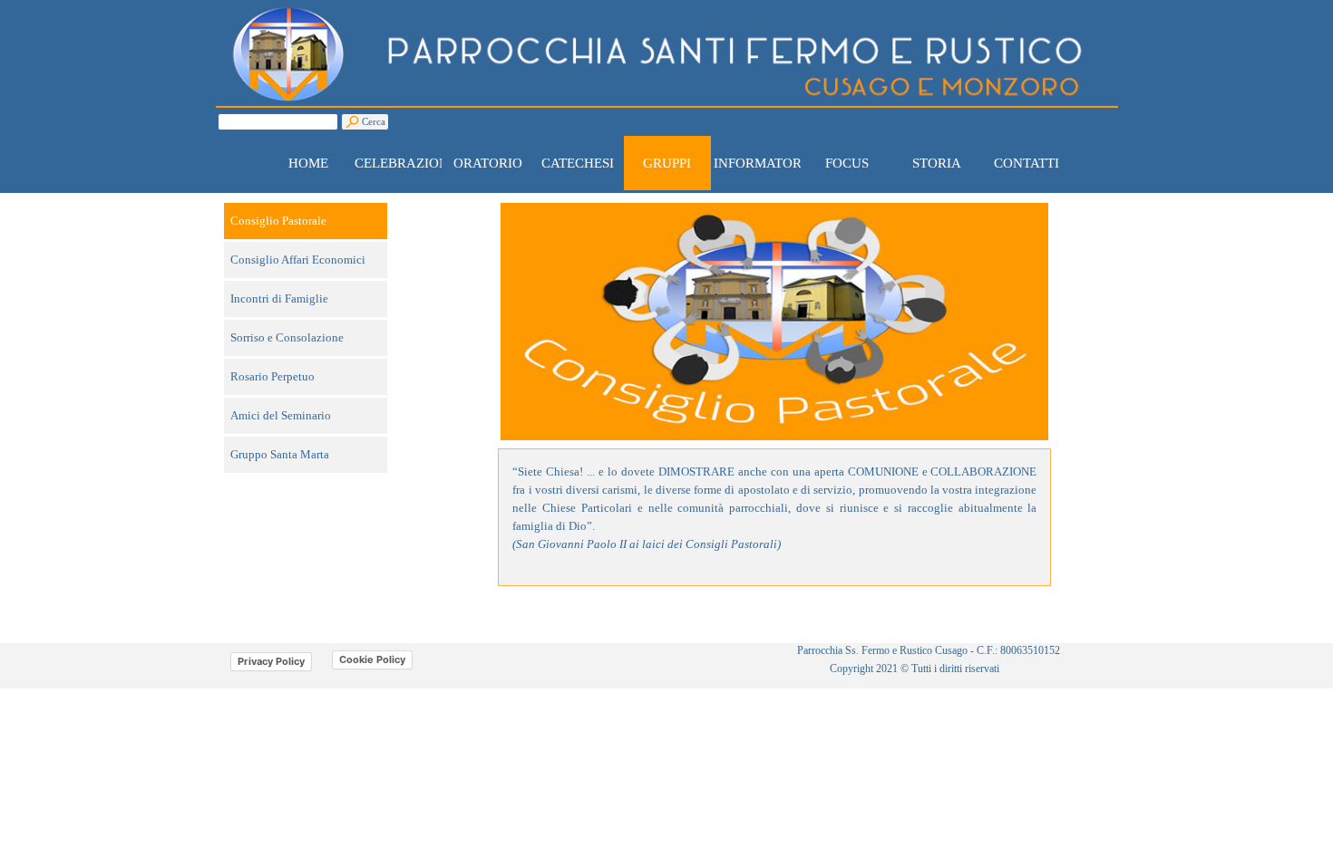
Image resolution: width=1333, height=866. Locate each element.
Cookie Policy (372, 659)
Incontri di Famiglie (279, 298)
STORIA (936, 163)
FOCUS (847, 163)
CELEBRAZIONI (404, 163)
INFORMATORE (762, 163)
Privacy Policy (271, 661)
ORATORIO (487, 163)
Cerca (373, 122)
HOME (308, 163)
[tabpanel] (774, 517)
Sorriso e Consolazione (287, 337)
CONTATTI (1026, 163)
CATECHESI (577, 163)
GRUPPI (667, 163)
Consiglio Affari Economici (297, 259)
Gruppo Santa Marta (279, 454)
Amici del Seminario (280, 415)
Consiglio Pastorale (278, 220)
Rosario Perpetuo (272, 376)
